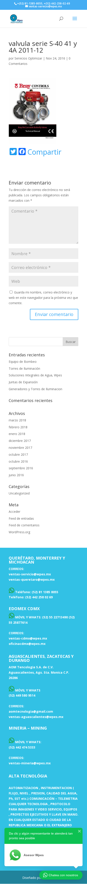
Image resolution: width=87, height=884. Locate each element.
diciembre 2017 (20, 441)
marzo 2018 (17, 420)
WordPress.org (19, 532)
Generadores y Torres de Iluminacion (35, 389)
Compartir (44, 152)
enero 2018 (17, 434)
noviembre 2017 (20, 447)
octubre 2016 (18, 461)
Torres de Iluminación (24, 368)
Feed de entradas (21, 518)
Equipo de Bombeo (23, 361)
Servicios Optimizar (28, 58)
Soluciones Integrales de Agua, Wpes (35, 375)
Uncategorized (19, 493)
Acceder (14, 511)
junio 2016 (16, 475)
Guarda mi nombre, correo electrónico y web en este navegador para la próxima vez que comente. (43, 297)
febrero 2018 (18, 427)
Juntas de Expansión (23, 382)
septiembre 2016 (21, 468)
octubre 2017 (18, 454)
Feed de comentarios (24, 525)
